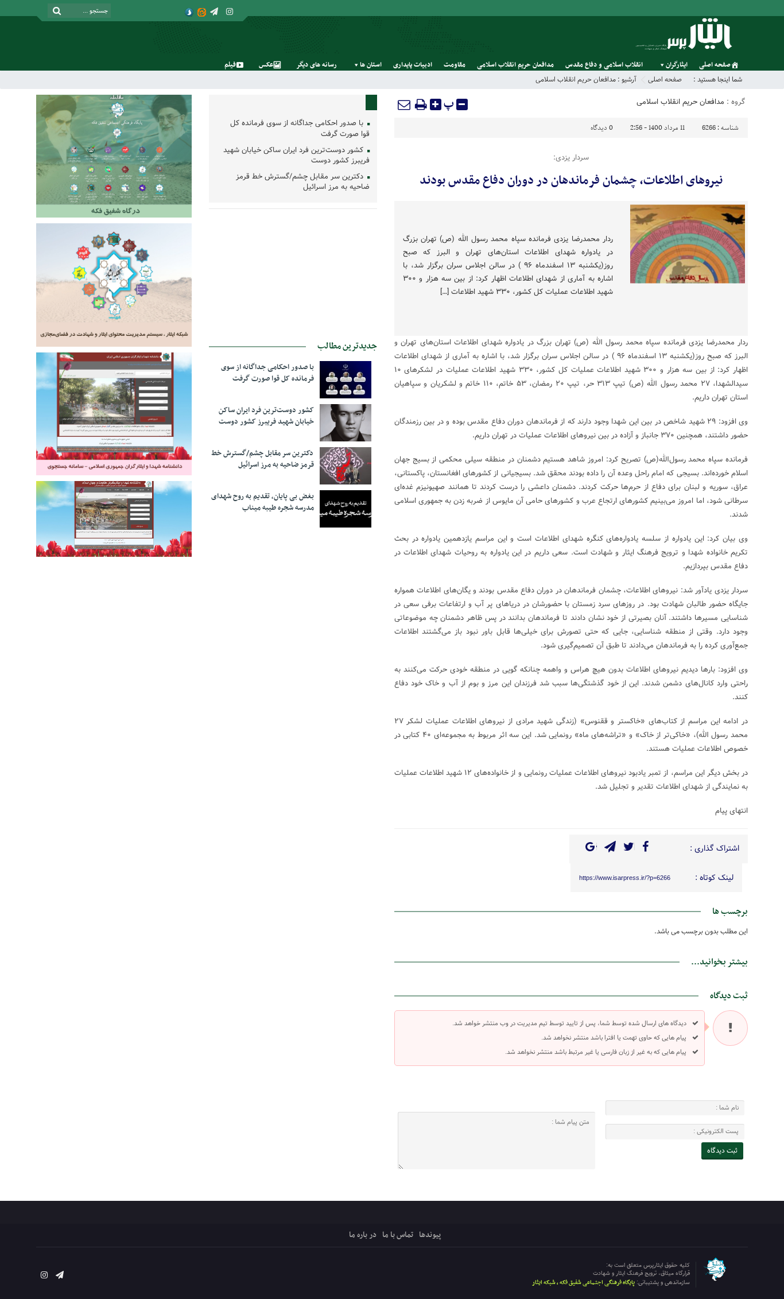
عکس (266, 65)
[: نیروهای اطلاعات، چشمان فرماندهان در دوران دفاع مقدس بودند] (404, 104)
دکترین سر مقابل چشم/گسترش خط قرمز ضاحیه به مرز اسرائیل (303, 182)
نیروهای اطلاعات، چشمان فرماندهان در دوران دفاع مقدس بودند (571, 180)
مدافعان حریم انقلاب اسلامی (515, 65)
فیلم (230, 65)
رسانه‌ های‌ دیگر (316, 65)
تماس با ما (397, 1235)
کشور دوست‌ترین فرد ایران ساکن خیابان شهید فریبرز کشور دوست (296, 156)
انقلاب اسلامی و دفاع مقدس (604, 65)
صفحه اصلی (715, 65)
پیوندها (430, 1235)
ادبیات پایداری (412, 65)
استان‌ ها (371, 65)
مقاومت (454, 65)
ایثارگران (677, 65)
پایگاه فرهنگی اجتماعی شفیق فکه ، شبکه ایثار (583, 1283)
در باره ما (363, 1235)
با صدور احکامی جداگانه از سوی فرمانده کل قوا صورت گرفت (300, 129)
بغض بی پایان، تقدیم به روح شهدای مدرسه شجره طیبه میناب (262, 502)
